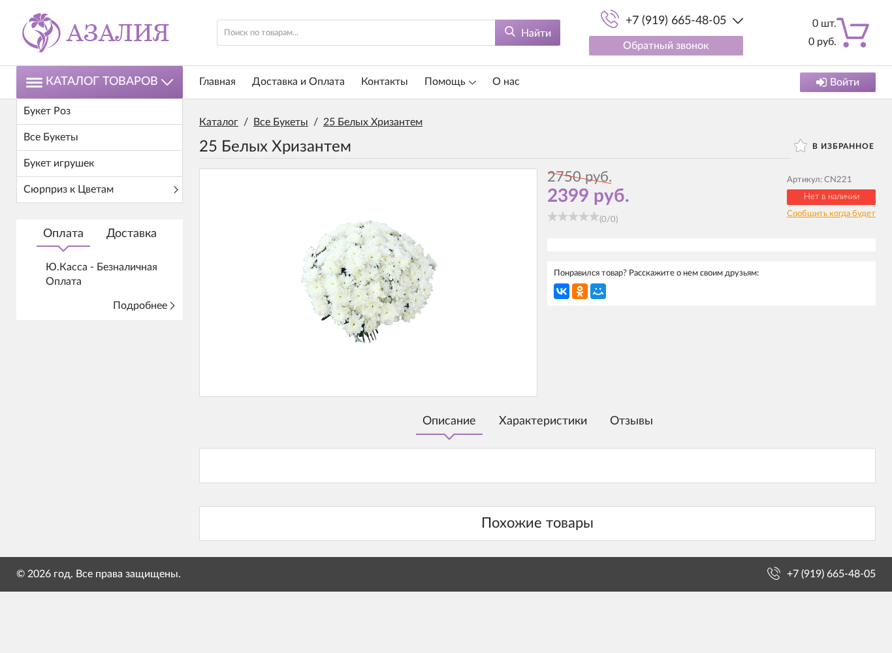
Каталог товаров (102, 82)
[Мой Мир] (598, 291)
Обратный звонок (666, 45)
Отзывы (631, 421)
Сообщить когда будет (831, 214)
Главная (217, 81)
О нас (506, 81)
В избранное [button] (842, 146)
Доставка (131, 234)
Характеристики (543, 421)
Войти (844, 82)
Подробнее (140, 305)
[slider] (573, 216)
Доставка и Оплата (298, 81)
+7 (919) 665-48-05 (676, 21)
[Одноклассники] (580, 291)
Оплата (63, 234)
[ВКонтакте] (561, 291)
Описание (449, 421)
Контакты (384, 81)
